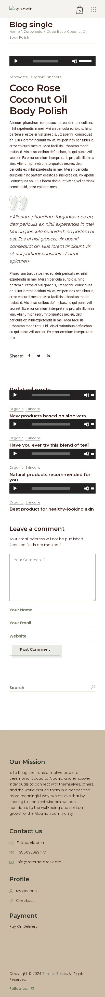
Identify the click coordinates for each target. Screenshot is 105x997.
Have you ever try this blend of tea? (49, 445)
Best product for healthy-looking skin (51, 509)
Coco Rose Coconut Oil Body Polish (38, 99)
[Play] (16, 61)
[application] (52, 61)
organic (38, 77)
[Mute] (74, 61)
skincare (54, 77)
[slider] (86, 60)
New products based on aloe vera (47, 415)
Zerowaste (33, 31)
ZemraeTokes (54, 973)
